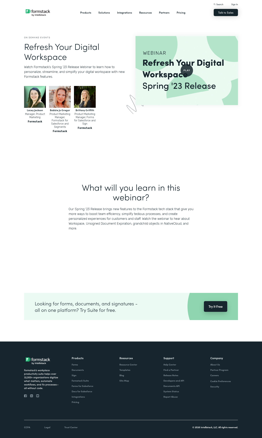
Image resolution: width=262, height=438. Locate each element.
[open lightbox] (186, 70)
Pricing (181, 12)
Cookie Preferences (220, 381)
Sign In (234, 4)
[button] (85, 12)
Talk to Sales (225, 12)
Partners (164, 12)
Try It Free (216, 306)
